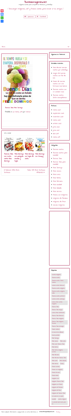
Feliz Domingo (57, 168)
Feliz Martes (57, 178)
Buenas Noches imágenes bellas (58, 292)
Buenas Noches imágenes (58, 288)
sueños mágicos (62, 399)
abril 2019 (56, 134)
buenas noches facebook (58, 285)
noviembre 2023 (58, 117)
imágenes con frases (57, 384)
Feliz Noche (54, 361)
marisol (28, 112)
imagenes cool (55, 378)
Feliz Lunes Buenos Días (58, 344)
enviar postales (55, 335)
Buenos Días (57, 158)
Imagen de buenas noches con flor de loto (59, 75)
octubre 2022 (57, 123)
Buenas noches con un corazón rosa (59, 90)
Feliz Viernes (57, 191)
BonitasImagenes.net (35, 2)
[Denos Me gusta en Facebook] (41, 18)
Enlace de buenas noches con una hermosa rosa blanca (60, 83)
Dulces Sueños (55, 329)
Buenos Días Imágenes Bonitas (57, 322)
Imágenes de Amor (59, 201)
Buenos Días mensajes (58, 326)
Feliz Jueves (57, 171)
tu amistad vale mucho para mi (59, 403)
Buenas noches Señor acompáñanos (60, 96)
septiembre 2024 (58, 113)
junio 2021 (56, 130)
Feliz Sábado (57, 188)
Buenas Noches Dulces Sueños (57, 281)
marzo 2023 (56, 120)
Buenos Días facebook (58, 316)
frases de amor (56, 372)
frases (62, 364)
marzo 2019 (56, 137)
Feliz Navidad (57, 185)
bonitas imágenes (56, 275)
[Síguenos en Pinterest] (30, 18)
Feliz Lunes (56, 174)
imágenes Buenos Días (58, 381)
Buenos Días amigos (57, 310)
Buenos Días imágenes (58, 319)
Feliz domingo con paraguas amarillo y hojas (19, 157)
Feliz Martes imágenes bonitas (57, 351)
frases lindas (55, 375)
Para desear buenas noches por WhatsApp (60, 68)
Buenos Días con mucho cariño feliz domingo (8, 157)
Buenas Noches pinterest (58, 296)
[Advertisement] (35, 31)
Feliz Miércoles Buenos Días (59, 358)
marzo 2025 (57, 110)
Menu (3, 47)
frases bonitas (55, 367)
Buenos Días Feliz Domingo (11, 171)
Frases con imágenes (60, 195)
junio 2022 (56, 127)
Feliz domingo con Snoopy (39, 155)
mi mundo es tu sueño (57, 396)
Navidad (54, 399)
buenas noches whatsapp (58, 299)
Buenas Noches (58, 149)
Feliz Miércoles (58, 181)
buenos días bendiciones (58, 313)
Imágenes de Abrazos (60, 198)
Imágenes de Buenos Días (58, 393)
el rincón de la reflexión (57, 332)
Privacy (58, 412)
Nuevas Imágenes (59, 205)
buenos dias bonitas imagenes (57, 303)
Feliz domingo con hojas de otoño (29, 156)
